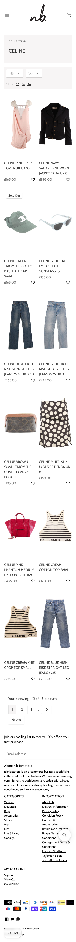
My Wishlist (11, 884)
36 (29, 84)
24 (23, 84)
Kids (7, 829)
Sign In (8, 875)
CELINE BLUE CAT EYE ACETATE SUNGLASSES (52, 266)
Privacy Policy (50, 811)
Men (7, 824)
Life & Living (11, 833)
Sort (31, 73)
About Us (48, 802)
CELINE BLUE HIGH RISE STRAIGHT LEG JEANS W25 (54, 668)
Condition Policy (52, 815)
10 (46, 709)
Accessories (11, 815)
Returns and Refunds (55, 829)
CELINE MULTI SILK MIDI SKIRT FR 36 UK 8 (54, 467)
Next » (16, 720)
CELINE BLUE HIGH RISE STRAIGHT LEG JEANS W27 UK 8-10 (19, 369)
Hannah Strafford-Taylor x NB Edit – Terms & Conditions (54, 855)
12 (17, 84)
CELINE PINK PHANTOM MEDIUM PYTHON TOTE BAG (19, 570)
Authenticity (50, 824)
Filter (12, 73)
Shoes (8, 820)
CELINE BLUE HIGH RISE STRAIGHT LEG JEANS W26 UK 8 (54, 369)
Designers (10, 806)
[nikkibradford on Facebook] (7, 919)
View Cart (10, 879)
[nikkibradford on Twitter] (12, 919)
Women (9, 802)
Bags (7, 811)
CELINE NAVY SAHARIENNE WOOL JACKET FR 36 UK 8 (54, 168)
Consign (9, 838)
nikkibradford (32, 928)
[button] (33, 179)
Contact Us (49, 820)
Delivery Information (55, 806)
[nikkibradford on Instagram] (18, 919)
